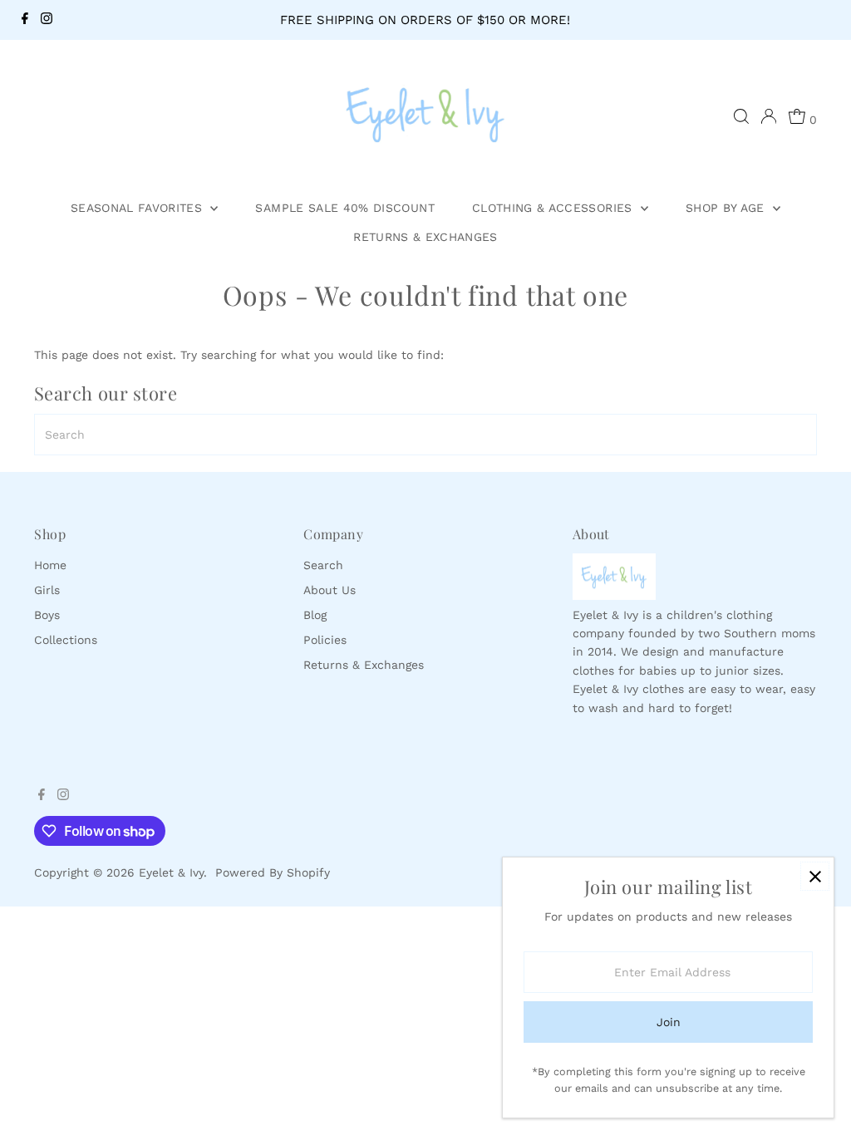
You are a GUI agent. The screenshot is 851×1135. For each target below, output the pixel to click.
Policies (325, 639)
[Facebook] (24, 20)
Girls (47, 590)
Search (323, 565)
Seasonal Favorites (139, 207)
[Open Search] (741, 116)
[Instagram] (47, 20)
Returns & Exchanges (425, 236)
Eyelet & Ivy (171, 872)
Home (50, 565)
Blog (315, 615)
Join (669, 1022)
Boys (47, 615)
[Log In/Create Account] (768, 116)
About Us (329, 590)
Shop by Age (727, 207)
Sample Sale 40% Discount (344, 207)
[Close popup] (814, 876)
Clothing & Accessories (554, 207)
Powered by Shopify (272, 872)
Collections (65, 639)
